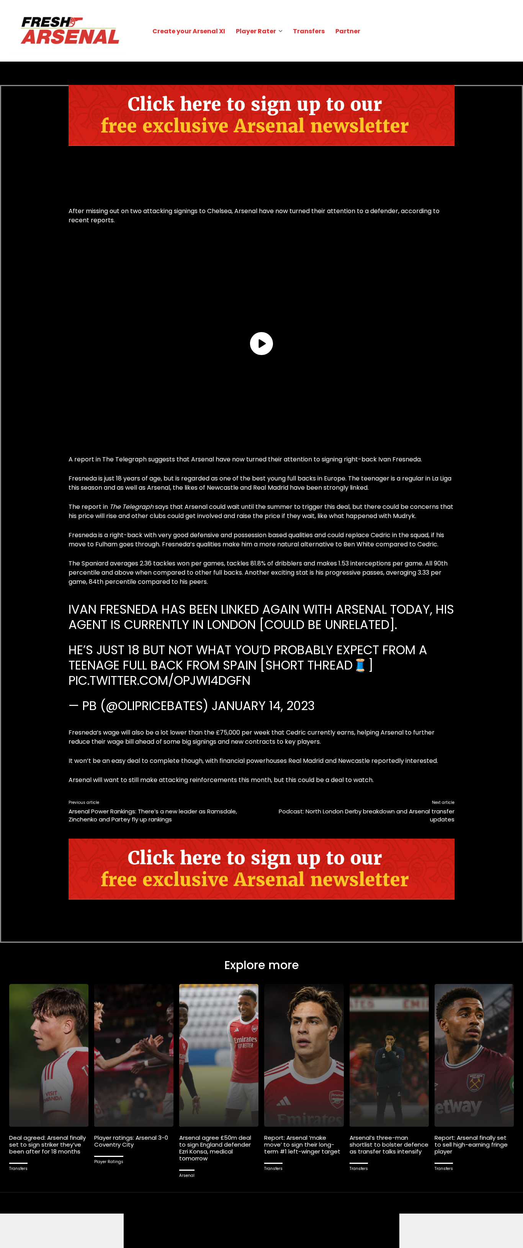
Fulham (107, 544)
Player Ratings (108, 1162)
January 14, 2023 (263, 705)
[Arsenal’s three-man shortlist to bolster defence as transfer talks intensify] (389, 1055)
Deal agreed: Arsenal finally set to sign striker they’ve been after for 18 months (47, 1144)
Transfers (18, 1168)
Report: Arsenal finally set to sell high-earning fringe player (471, 1144)
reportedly (387, 760)
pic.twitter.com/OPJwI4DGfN (159, 680)
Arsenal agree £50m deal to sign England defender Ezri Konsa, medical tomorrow (215, 1148)
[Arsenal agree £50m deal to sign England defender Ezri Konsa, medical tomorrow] (218, 1055)
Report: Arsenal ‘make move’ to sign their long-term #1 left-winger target (302, 1144)
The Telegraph (124, 459)
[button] (504, 31)
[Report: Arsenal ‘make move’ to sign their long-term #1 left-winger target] (303, 1055)
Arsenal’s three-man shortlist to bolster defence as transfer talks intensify (389, 1144)
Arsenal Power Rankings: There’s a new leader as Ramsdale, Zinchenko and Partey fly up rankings (153, 815)
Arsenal (186, 1175)
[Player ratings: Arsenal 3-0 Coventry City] (133, 1055)
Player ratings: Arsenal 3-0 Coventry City (131, 1141)
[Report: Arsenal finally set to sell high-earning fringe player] (474, 1055)
